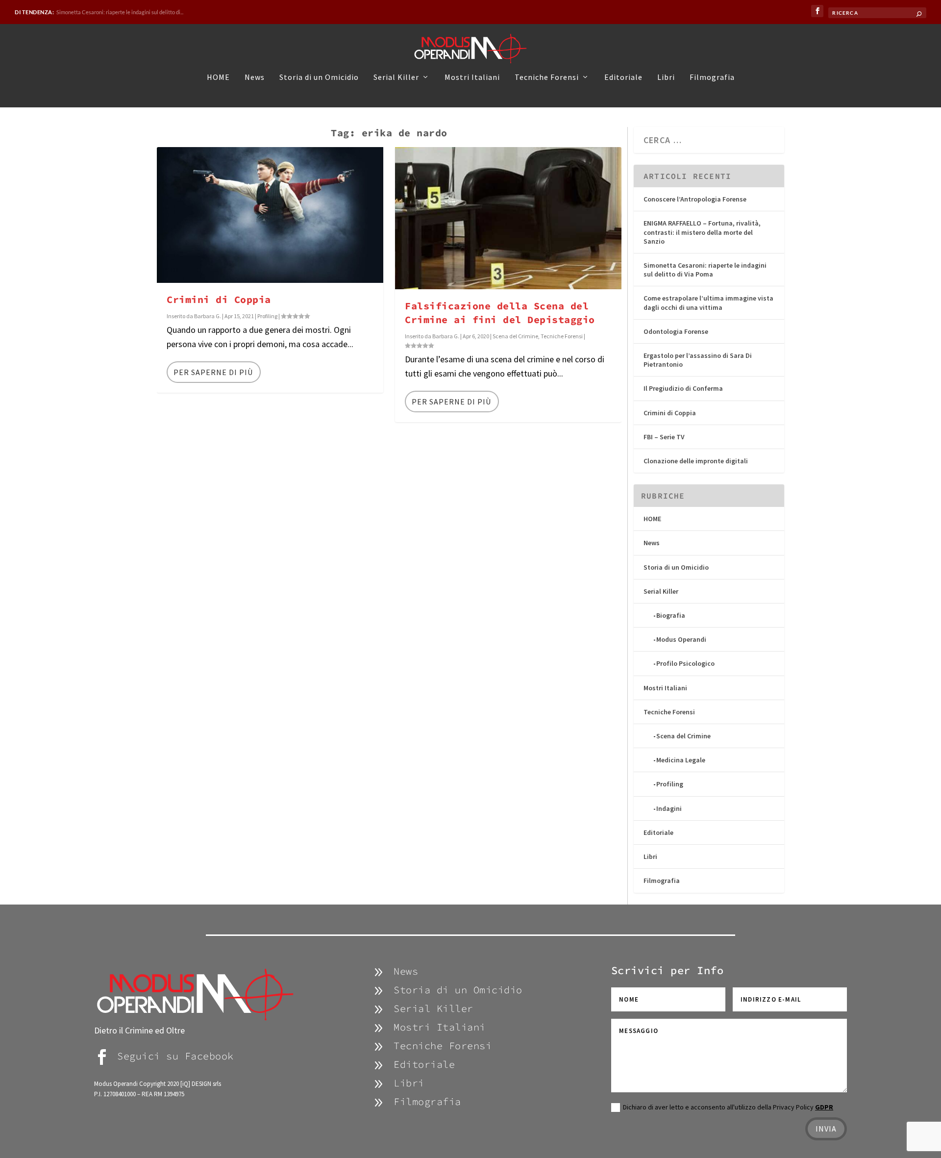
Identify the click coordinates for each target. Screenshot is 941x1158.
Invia (826, 1128)
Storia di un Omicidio (319, 77)
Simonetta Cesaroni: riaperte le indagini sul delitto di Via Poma (705, 269)
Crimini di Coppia (219, 299)
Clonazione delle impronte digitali (696, 460)
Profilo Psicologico (685, 663)
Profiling (267, 316)
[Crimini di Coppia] (270, 215)
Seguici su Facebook (175, 1056)
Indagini (669, 808)
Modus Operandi (681, 639)
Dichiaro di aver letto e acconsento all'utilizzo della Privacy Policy (728, 1107)
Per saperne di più (213, 372)
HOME (218, 77)
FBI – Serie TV (664, 436)
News (255, 77)
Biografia (670, 615)
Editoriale (623, 77)
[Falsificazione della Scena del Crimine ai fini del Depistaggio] (508, 218)
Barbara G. (207, 316)
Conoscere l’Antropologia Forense (695, 199)
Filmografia (712, 77)
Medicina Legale (680, 759)
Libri (666, 77)
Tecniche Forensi (547, 77)
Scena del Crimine (515, 336)
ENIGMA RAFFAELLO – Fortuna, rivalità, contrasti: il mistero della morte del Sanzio (702, 232)
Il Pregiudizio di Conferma (683, 388)
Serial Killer (396, 77)
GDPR (824, 1107)
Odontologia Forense (81, 12)
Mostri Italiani (472, 77)
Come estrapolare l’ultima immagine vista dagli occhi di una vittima (708, 302)
